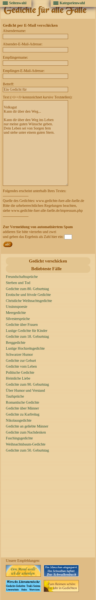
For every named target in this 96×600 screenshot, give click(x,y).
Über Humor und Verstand (25, 390)
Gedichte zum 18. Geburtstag (27, 336)
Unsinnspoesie (16, 307)
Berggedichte (15, 343)
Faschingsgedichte (19, 438)
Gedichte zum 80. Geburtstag (27, 289)
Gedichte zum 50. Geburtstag (27, 450)
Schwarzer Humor (19, 354)
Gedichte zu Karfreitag (22, 414)
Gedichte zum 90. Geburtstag (27, 384)
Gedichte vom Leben (21, 366)
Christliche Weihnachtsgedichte (29, 301)
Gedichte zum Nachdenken (26, 432)
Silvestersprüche (18, 319)
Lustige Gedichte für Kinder (26, 331)
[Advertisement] (48, 509)
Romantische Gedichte (22, 402)
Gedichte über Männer (22, 408)
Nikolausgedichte (18, 420)
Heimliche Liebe (18, 378)
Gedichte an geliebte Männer (27, 426)
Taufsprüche (15, 396)
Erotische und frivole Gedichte (28, 295)
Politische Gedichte (20, 372)
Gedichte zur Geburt (21, 361)
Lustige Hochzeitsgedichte (25, 348)
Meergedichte (16, 313)
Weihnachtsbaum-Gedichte (25, 444)
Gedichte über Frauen (22, 325)
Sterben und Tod (18, 283)
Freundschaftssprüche (22, 277)
